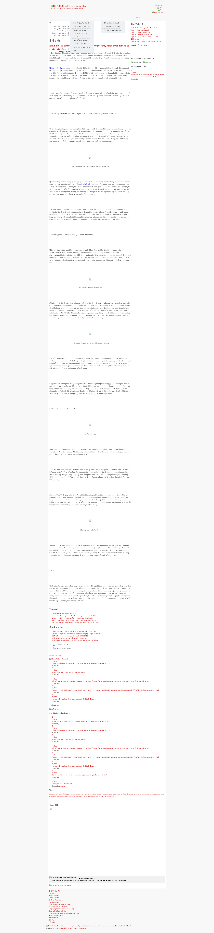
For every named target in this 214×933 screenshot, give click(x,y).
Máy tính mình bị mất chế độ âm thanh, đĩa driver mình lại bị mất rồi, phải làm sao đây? (81, 721)
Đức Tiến (103, 796)
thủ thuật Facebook (61, 796)
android (134, 794)
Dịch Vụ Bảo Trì (54, 891)
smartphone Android (156, 794)
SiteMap (52, 920)
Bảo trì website (54, 898)
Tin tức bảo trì (53, 918)
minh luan (62, 786)
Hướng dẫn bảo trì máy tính (58, 907)
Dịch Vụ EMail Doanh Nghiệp (141, 32)
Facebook (66, 794)
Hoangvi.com (82, 928)
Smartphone (109, 794)
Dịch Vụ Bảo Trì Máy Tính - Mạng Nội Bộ (144, 28)
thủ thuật (162, 794)
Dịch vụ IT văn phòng (56, 900)
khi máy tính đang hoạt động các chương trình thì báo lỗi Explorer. (74, 699)
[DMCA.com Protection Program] (60, 885)
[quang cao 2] (54, 709)
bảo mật (139, 794)
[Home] (51, 18)
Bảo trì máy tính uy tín (56, 915)
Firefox (81, 794)
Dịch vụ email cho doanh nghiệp (60, 904)
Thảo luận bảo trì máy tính (58, 911)
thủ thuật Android (52, 796)
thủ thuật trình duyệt (78, 796)
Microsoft (104, 794)
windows (98, 796)
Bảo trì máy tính (54, 895)
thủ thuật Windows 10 (69, 796)
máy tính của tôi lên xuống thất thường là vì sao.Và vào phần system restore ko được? (81, 663)
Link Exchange (54, 902)
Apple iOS (51, 794)
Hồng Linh (95, 794)
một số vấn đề (85, 184)
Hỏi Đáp (52, 922)
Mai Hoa (99, 794)
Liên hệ (51, 893)
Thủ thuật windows (116, 794)
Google (85, 794)
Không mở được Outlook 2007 (62, 784)
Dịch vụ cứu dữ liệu (137, 39)
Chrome (61, 794)
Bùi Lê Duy (56, 794)
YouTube (130, 794)
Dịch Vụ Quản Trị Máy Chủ (140, 30)
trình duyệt (86, 796)
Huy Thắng (90, 794)
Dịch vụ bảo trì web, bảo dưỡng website (144, 37)
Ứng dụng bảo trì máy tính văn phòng (61, 909)
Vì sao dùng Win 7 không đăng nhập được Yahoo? (69, 672)
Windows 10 (124, 794)
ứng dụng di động (110, 796)
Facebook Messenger (75, 794)
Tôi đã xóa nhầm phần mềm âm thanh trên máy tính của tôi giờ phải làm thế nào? (79, 775)
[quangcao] (157, 12)
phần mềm (149, 794)
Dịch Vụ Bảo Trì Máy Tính (67, 928)
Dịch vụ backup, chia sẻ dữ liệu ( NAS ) (144, 34)
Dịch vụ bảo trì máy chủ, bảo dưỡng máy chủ (146, 41)
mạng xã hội (144, 794)
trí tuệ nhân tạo (92, 796)
